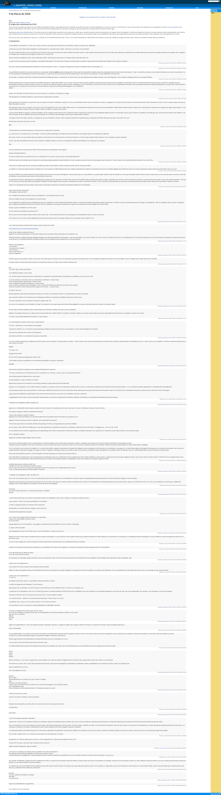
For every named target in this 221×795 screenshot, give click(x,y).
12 (185, 241)
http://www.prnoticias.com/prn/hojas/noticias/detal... (24, 228)
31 (185, 572)
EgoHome (176, 27)
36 (185, 672)
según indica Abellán (22, 32)
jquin (166, 757)
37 (185, 689)
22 (185, 460)
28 (185, 543)
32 (185, 607)
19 (185, 399)
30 (185, 559)
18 (185, 365)
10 (185, 186)
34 (185, 630)
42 (185, 757)
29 (185, 549)
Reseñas (111, 8)
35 (185, 647)
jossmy (166, 460)
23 (185, 471)
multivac (166, 79)
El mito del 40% (110, 17)
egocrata (166, 63)
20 (185, 404)
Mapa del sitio (215, 794)
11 (185, 221)
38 (185, 709)
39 (185, 714)
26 (185, 513)
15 (185, 306)
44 (185, 780)
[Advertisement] (216, 25)
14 (185, 264)
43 (185, 769)
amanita (166, 89)
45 (185, 785)
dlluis (167, 126)
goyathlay (166, 221)
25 (185, 494)
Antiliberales (83, 8)
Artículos (25, 8)
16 (185, 318)
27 (185, 533)
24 (185, 485)
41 (185, 748)
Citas (197, 8)
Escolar (170, 27)
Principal (102, 17)
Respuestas (169, 8)
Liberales (53, 8)
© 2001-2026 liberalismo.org (8, 793)
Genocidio (140, 8)
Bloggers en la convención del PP (89, 17)
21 (185, 439)
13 (185, 255)
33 (185, 621)
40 (185, 735)
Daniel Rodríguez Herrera (23, 22)
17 (185, 337)
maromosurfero (163, 748)
